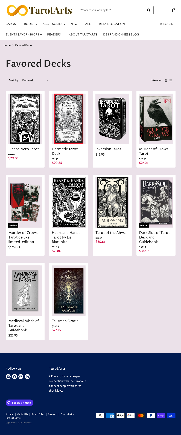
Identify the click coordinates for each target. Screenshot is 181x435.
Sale (88, 24)
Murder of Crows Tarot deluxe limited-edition (23, 238)
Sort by (13, 80)
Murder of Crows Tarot (153, 151)
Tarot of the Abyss (111, 233)
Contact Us (22, 414)
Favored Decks (23, 45)
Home (7, 45)
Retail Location (112, 24)
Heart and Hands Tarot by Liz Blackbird (66, 238)
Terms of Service (13, 417)
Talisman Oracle (65, 321)
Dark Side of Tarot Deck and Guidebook (154, 238)
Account (9, 414)
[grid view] (166, 80)
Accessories (53, 24)
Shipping (52, 414)
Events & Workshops (23, 34)
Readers (54, 34)
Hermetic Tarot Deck (65, 151)
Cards (11, 24)
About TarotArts (83, 34)
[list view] (170, 80)
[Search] (149, 10)
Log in (168, 24)
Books (29, 24)
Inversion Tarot (108, 149)
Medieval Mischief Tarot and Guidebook (23, 326)
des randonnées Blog (121, 34)
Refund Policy (37, 414)
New (74, 24)
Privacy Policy (67, 414)
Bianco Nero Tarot (23, 149)
